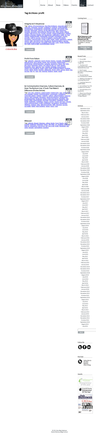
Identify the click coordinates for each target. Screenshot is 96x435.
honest (43, 33)
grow (29, 65)
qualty (52, 39)
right (31, 41)
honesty (48, 33)
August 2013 (85, 299)
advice (30, 26)
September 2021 (85, 110)
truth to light (35, 44)
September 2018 (85, 174)
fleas (57, 32)
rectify (57, 39)
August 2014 (85, 275)
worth (60, 71)
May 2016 (85, 232)
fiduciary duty (51, 32)
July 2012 (85, 326)
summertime (38, 128)
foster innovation (52, 99)
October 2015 (85, 246)
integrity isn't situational (44, 35)
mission (46, 102)
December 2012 (85, 316)
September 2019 (85, 149)
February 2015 (85, 262)
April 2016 (85, 234)
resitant (69, 39)
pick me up (41, 126)
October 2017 (85, 197)
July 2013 (85, 301)
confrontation (62, 27)
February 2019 (85, 164)
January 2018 (85, 190)
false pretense (41, 32)
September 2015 (85, 248)
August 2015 (85, 250)
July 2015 (85, 252)
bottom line (54, 93)
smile (58, 70)
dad (66, 29)
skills (53, 105)
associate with (62, 26)
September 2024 (85, 108)
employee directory (53, 97)
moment (51, 36)
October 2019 (85, 147)
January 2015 (85, 264)
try (34, 71)
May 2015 (85, 256)
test (31, 71)
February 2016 (85, 238)
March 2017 (85, 211)
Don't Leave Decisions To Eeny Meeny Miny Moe (85, 71)
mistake (47, 67)
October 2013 (85, 295)
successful (44, 42)
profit (48, 39)
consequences (38, 29)
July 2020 (85, 129)
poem (42, 68)
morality (27, 38)
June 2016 (85, 230)
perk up (26, 126)
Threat (61, 42)
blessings (42, 123)
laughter (60, 124)
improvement (37, 100)
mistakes (53, 67)
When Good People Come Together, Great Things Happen (84, 94)
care (60, 93)
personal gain (36, 39)
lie (65, 35)
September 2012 (85, 322)
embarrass (62, 30)
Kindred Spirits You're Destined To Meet (85, 75)
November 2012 (85, 318)
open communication (31, 103)
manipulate (43, 36)
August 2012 (85, 324)
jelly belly (51, 124)
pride (46, 68)
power (43, 39)
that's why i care (53, 42)
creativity (45, 96)
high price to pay (35, 33)
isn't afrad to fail (48, 65)
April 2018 (85, 184)
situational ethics (57, 41)
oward (26, 68)
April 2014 (85, 283)
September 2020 (85, 125)
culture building (59, 96)
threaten (67, 42)
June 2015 (85, 254)
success (65, 41)
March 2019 (85, 162)
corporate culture (29, 96)
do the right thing (49, 30)
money (65, 36)
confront (54, 27)
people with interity (60, 38)
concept (40, 27)
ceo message (28, 94)
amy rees (31, 93)
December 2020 (85, 119)
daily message (34, 97)
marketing (39, 102)
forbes (62, 32)
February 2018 (85, 188)
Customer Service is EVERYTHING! (84, 83)
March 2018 (85, 186)
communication (44, 94)
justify (62, 35)
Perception (27, 39)
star (71, 70)
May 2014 (85, 281)
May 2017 (85, 207)
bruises (48, 61)
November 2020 (85, 121)
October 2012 (85, 320)
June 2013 (85, 303)
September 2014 (85, 273)
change (35, 94)
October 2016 (85, 221)
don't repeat (37, 62)
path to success (35, 38)
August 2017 (85, 201)
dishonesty (34, 30)
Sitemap (57, 432)
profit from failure (58, 68)
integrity (68, 33)
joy (55, 65)
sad (67, 126)
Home (52, 432)
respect (26, 41)
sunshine (46, 128)
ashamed (37, 61)
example (27, 32)
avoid (43, 61)
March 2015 (85, 260)
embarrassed (61, 62)
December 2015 (85, 242)
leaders (63, 65)
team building (40, 106)
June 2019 (85, 156)
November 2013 (85, 293)
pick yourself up (34, 68)
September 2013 (85, 297)
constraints (46, 29)
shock (54, 70)
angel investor (45, 93)
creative (38, 96)
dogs (57, 30)
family (53, 123)
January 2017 (85, 215)
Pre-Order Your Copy (85, 48)
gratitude (33, 124)
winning (44, 71)
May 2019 (85, 158)
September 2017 (85, 199)
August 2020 (85, 127)
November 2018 (85, 170)
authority (27, 27)
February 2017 (85, 213)
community (53, 94)
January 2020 (85, 141)
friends (61, 123)
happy (40, 65)
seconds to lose (38, 41)
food (57, 123)
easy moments (51, 62)
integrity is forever (29, 35)
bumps (53, 61)
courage (53, 29)
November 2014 (85, 269)
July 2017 (85, 203)
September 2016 (85, 223)
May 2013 (85, 305)
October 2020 (85, 123)
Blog (62, 432)
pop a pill (51, 126)
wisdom (50, 71)
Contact (66, 432)
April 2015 (85, 258)
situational (47, 41)
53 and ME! (83, 59)
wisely (55, 71)
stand (67, 70)
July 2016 (85, 228)
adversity (31, 61)
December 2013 (85, 291)
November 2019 (85, 145)
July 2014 (85, 277)
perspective (33, 126)
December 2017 (85, 193)
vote (56, 106)
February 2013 (85, 312)
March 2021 (85, 112)
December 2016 (85, 217)
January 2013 (85, 314)
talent (33, 106)
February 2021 (85, 114)
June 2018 (85, 180)
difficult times (28, 62)
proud (26, 70)
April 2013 (85, 308)
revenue (33, 105)
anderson (38, 93)
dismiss (40, 30)
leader (26, 102)
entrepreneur (28, 64)
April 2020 (85, 135)
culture (51, 96)
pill (46, 126)
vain (36, 71)
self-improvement (46, 105)
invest (66, 100)
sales (38, 105)
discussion (42, 97)
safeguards (47, 70)
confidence (47, 27)
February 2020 (85, 139)
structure (59, 105)
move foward (61, 67)
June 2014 (85, 279)
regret (31, 70)
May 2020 (85, 133)
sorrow (63, 70)
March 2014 (85, 285)
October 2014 (85, 271)
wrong (52, 44)
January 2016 (85, 240)
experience (54, 64)
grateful (26, 124)
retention (27, 105)
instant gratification (58, 33)
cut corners (60, 29)
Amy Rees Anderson (51, 26)
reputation (63, 39)
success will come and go (32, 42)
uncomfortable (44, 44)
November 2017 (85, 195)
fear (64, 64)
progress (67, 68)
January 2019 (85, 166)
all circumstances (38, 26)
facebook (39, 99)
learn (33, 67)
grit (25, 65)
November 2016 (85, 219)
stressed (31, 128)
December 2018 (85, 168)
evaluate (47, 64)
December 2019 (85, 143)
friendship (62, 99)
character (34, 27)
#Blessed (27, 121)
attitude (30, 123)
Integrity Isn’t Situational (34, 24)
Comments (29, 49)
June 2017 (85, 205)
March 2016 (85, 236)
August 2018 (85, 176)
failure (60, 64)
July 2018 (85, 178)
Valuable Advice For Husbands (84, 90)
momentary (58, 36)
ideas (30, 100)
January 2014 (85, 289)
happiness (34, 65)
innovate (45, 100)
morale (68, 102)
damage (27, 30)
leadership (27, 67)
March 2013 (85, 310)
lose (43, 67)
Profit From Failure (31, 58)
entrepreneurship (38, 64)
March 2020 (85, 137)
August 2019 (85, 152)
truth (28, 44)
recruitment (63, 103)
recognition (55, 103)
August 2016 (85, 225)
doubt (44, 62)
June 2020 (85, 131)
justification (56, 35)
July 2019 (85, 154)
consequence (28, 29)
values (48, 106)
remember (62, 126)
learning (38, 67)
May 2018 (85, 182)
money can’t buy (60, 102)
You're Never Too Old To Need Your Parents (85, 86)
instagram (60, 100)
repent (36, 70)
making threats (34, 36)
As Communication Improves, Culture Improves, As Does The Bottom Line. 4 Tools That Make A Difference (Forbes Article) (44, 88)
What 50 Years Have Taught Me (84, 62)
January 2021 (85, 117)
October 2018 (85, 172)
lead (58, 65)
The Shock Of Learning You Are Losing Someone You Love (85, 66)
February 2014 (85, 287)
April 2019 (85, 160)
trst (25, 44)
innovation (52, 100)
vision (52, 106)
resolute (40, 70)
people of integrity (47, 38)
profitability (47, 103)
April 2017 (85, 209)
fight (67, 64)
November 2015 (85, 244)
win (40, 71)
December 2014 (85, 267)
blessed (36, 123)
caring (65, 93)
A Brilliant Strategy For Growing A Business (85, 79)
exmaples (34, 32)
